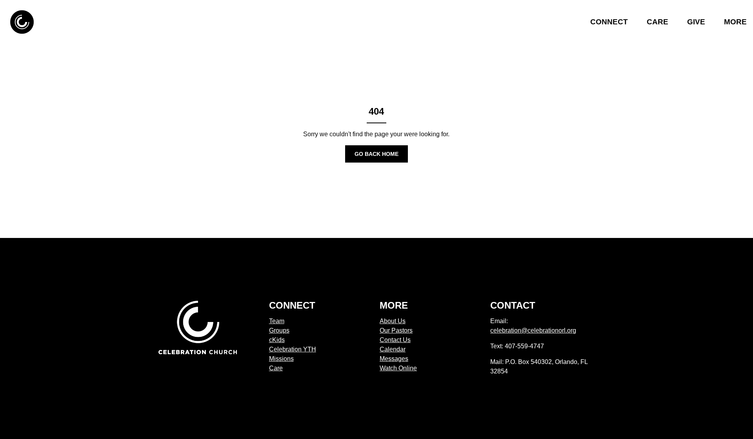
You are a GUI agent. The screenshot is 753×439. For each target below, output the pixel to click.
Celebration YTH (292, 349)
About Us (393, 321)
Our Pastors (396, 330)
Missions (281, 358)
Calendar (393, 349)
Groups (279, 330)
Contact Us (395, 340)
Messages (394, 358)
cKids (277, 340)
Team (276, 321)
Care (276, 368)
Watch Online (398, 368)
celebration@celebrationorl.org (533, 330)
